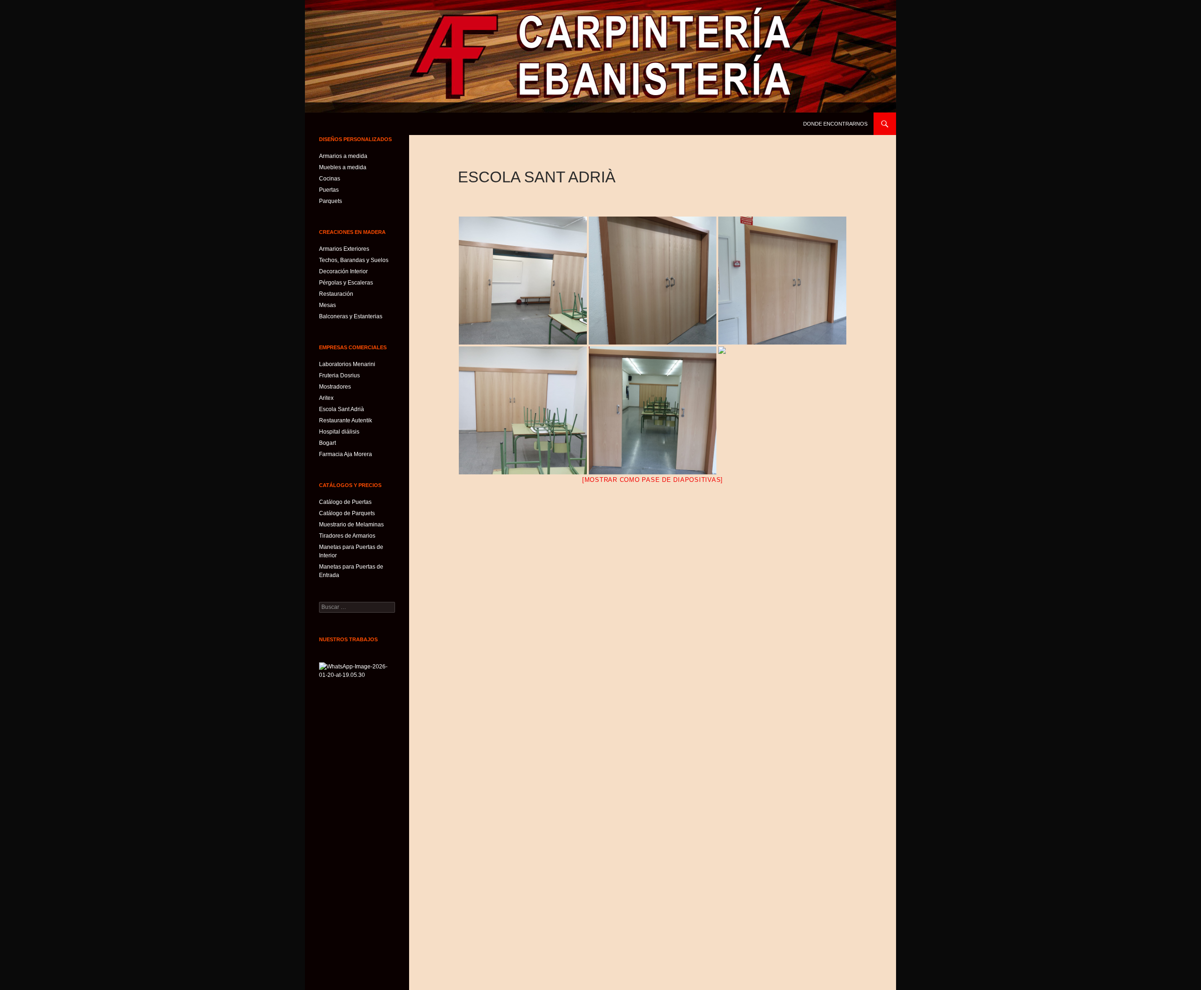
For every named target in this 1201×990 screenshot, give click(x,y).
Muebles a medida (342, 167)
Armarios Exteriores (344, 249)
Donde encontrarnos (835, 124)
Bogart (327, 443)
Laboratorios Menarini (347, 364)
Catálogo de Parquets (347, 513)
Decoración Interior (343, 271)
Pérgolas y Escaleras (346, 282)
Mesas (327, 305)
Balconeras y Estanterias (350, 316)
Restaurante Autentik (345, 420)
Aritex (326, 398)
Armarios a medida (343, 156)
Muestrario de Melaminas (351, 524)
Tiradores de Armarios (347, 535)
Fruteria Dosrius (339, 375)
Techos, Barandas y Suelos (353, 260)
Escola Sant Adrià (341, 409)
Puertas (329, 190)
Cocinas (329, 178)
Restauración (336, 294)
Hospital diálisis (339, 431)
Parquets (330, 201)
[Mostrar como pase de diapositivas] (652, 479)
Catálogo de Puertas (345, 502)
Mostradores (335, 386)
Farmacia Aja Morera (345, 454)
